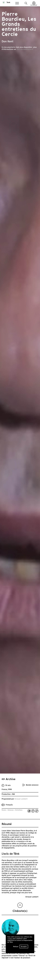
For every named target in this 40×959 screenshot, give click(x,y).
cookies (9, 939)
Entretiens (18, 810)
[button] (26, 3)
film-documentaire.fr (25, 49)
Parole (4, 810)
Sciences (10, 810)
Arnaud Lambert (21, 799)
